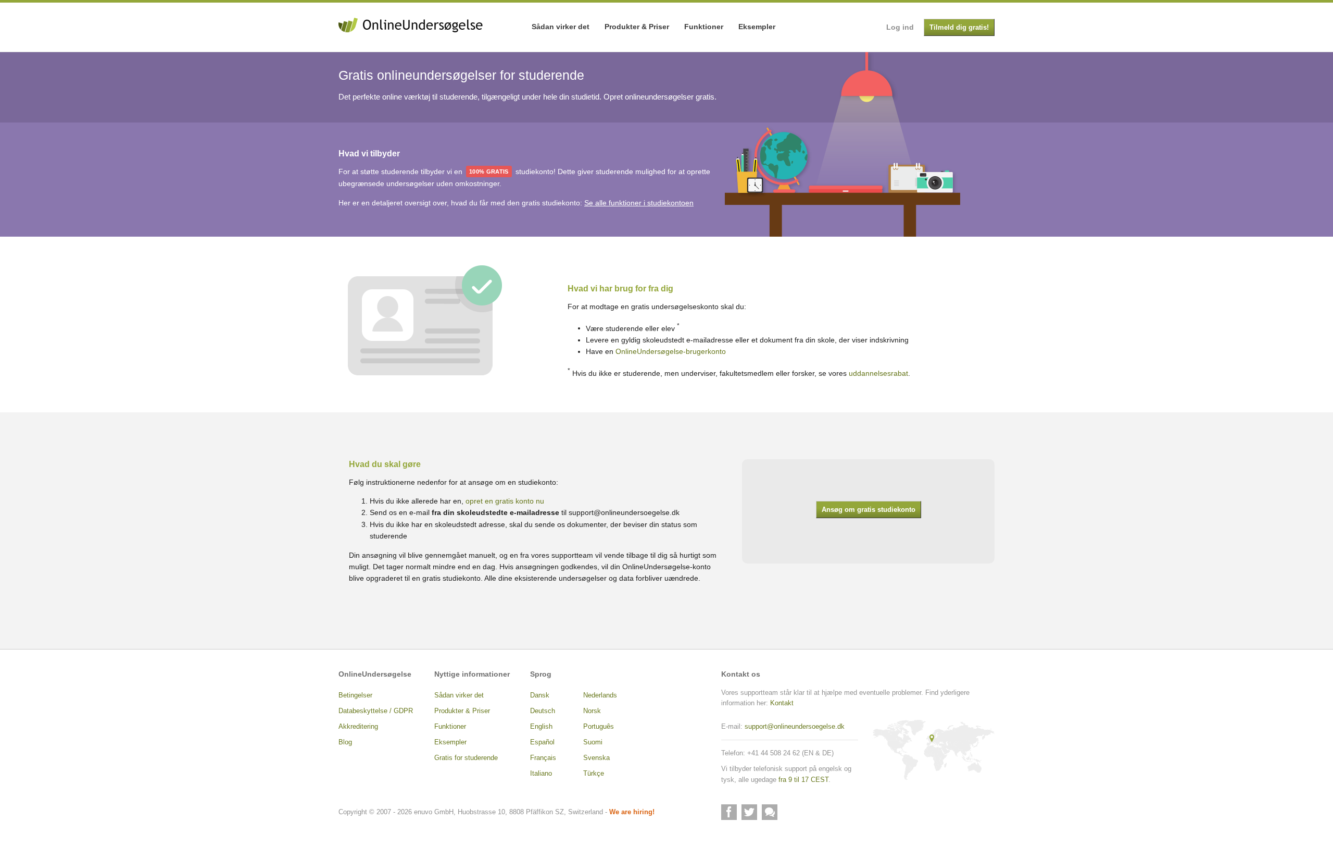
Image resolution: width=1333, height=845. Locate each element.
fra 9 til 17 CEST (803, 779)
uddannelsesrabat (878, 373)
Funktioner (703, 26)
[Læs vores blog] (769, 812)
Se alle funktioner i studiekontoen (639, 203)
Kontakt (782, 703)
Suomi (592, 742)
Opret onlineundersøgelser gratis (658, 96)
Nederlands (600, 695)
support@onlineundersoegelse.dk (624, 512)
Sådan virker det (560, 26)
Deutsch (542, 711)
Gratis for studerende (466, 758)
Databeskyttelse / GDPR (375, 711)
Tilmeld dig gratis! (959, 27)
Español (542, 742)
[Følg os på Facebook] (729, 812)
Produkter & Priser (637, 26)
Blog (345, 742)
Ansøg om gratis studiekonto (868, 509)
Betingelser (355, 695)
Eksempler (756, 26)
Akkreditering (358, 726)
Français (543, 758)
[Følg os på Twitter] (749, 812)
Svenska (596, 758)
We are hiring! (632, 812)
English (541, 726)
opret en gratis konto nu (505, 501)
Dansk (539, 695)
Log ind (900, 27)
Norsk (592, 711)
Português (598, 726)
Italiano (541, 773)
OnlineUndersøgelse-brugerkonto (670, 351)
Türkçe (593, 773)
